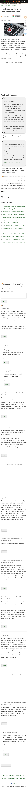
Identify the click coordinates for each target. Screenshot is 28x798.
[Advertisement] (14, 77)
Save (3, 191)
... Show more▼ (8, 522)
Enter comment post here (7, 291)
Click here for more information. (12, 162)
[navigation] (25, 21)
